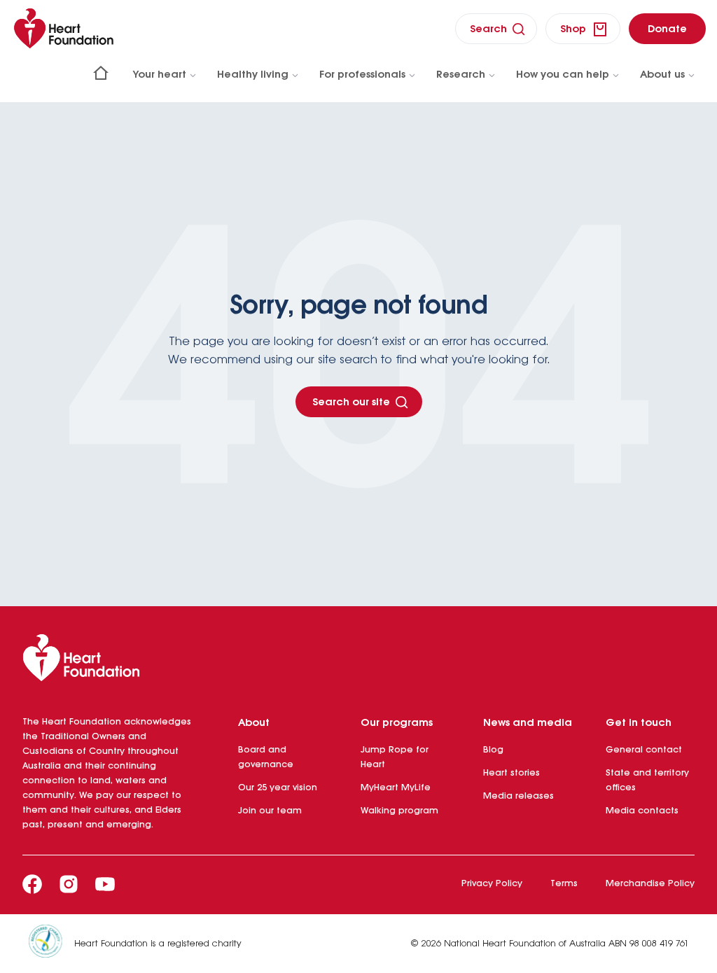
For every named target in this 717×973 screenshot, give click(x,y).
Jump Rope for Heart (395, 757)
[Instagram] (68, 884)
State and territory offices (647, 780)
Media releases (518, 796)
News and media (527, 723)
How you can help (562, 74)
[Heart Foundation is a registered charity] (51, 943)
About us (662, 74)
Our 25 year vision (277, 788)
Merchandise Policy (650, 883)
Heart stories (511, 773)
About (254, 723)
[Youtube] (105, 884)
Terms (564, 883)
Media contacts (642, 811)
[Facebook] (32, 884)
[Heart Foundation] (358, 660)
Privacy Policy (491, 883)
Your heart (159, 74)
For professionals (362, 74)
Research (460, 74)
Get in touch (638, 723)
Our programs (397, 723)
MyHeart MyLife (396, 788)
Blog (493, 750)
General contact (644, 750)
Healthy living (252, 74)
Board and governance (265, 757)
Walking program (399, 811)
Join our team (270, 811)
